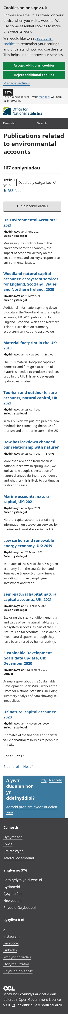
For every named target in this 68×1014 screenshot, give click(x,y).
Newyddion (12, 900)
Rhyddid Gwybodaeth (20, 907)
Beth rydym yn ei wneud (22, 880)
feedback (44, 97)
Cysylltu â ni (12, 893)
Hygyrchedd (12, 837)
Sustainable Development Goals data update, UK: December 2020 (27, 658)
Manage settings (16, 83)
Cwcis (7, 844)
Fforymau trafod (16, 964)
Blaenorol (11, 766)
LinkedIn (10, 950)
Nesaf (27, 766)
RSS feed (15, 190)
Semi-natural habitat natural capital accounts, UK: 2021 (30, 597)
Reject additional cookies (34, 75)
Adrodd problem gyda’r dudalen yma (31, 810)
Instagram (11, 936)
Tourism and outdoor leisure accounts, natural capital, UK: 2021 (31, 398)
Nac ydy (55, 780)
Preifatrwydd (13, 851)
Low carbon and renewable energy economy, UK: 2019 (28, 543)
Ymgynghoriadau (17, 957)
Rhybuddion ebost (17, 971)
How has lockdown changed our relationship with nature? (31, 444)
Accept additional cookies (34, 65)
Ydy (43, 780)
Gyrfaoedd (11, 887)
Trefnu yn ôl (9, 183)
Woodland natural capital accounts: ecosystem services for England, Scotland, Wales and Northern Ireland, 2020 (30, 281)
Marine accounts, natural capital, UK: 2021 (27, 499)
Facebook (11, 943)
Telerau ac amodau (18, 858)
